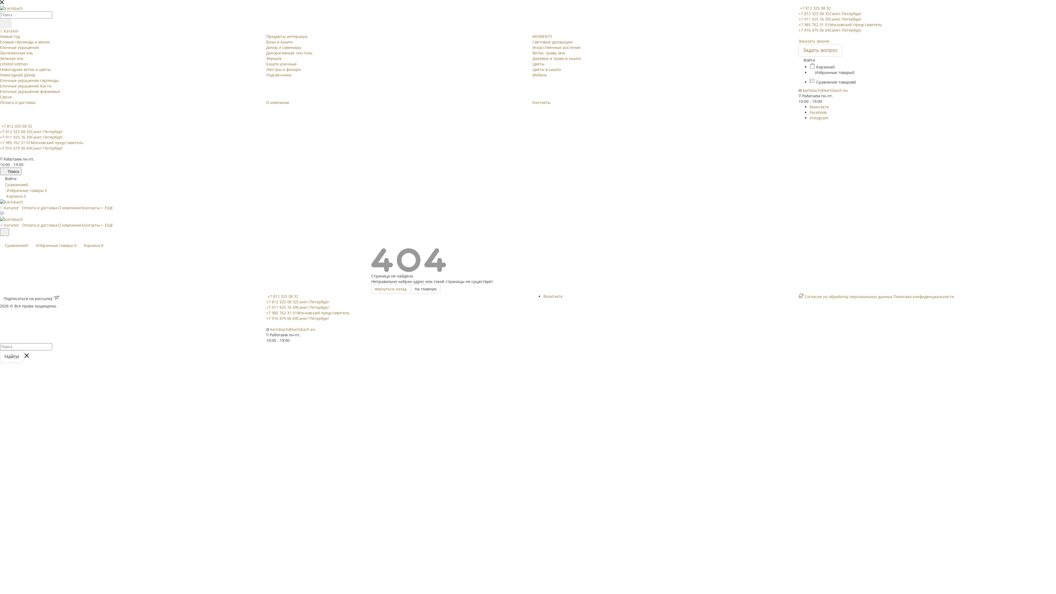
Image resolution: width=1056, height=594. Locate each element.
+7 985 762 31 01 (840, 24)
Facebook (818, 112)
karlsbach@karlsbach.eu (825, 90)
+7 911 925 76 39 (830, 19)
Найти (11, 356)
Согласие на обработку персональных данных (848, 296)
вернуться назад (390, 289)
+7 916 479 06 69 (830, 30)
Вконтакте (819, 106)
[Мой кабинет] (2, 239)
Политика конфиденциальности (923, 296)
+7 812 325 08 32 (815, 8)
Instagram (819, 117)
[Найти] (6, 23)
